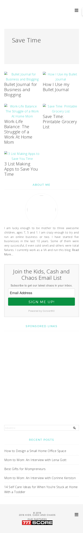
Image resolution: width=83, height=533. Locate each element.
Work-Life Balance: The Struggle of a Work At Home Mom (18, 131)
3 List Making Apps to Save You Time (21, 169)
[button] (76, 10)
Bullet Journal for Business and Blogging (20, 89)
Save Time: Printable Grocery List (60, 121)
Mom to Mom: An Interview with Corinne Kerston (40, 478)
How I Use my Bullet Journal (56, 86)
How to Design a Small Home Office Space (35, 451)
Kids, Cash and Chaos (19, 15)
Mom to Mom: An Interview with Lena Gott (35, 460)
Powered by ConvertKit (41, 310)
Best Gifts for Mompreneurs (25, 469)
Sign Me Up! (42, 302)
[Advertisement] (41, 376)
